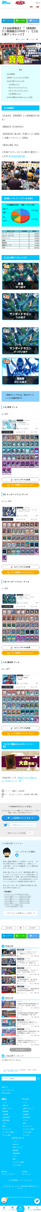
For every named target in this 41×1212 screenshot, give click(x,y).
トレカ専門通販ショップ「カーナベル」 (20, 1180)
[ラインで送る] (20, 21)
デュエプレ (26, 1135)
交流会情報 (5, 1117)
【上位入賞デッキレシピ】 (15, 81)
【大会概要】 (11, 74)
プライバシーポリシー (8, 1174)
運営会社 (4, 1171)
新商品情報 (5, 1120)
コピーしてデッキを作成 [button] (22, 480)
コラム (4, 1123)
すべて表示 (20, 1050)
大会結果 (27, 794)
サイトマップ (26, 1174)
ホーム (4, 1069)
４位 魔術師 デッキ (15, 94)
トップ (4, 1102)
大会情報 (5, 1114)
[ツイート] (33, 21)
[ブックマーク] (8, 21)
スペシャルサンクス (8, 1090)
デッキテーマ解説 (8, 1132)
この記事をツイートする (21, 818)
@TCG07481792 (17, 156)
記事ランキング (7, 1108)
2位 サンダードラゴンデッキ (18, 87)
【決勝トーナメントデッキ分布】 (17, 77)
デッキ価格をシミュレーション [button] (22, 485)
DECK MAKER (6, 1093)
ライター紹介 (6, 1135)
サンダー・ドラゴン (16, 794)
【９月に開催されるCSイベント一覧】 (19, 97)
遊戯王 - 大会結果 (18, 791)
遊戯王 (8, 1069)
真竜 (32, 794)
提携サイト (5, 1087)
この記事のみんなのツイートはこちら (23, 825)
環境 (3, 1126)
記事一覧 (5, 1105)
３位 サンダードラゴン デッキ (18, 90)
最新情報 (5, 1111)
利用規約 (25, 1171)
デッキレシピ (6, 1129)
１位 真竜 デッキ (14, 84)
